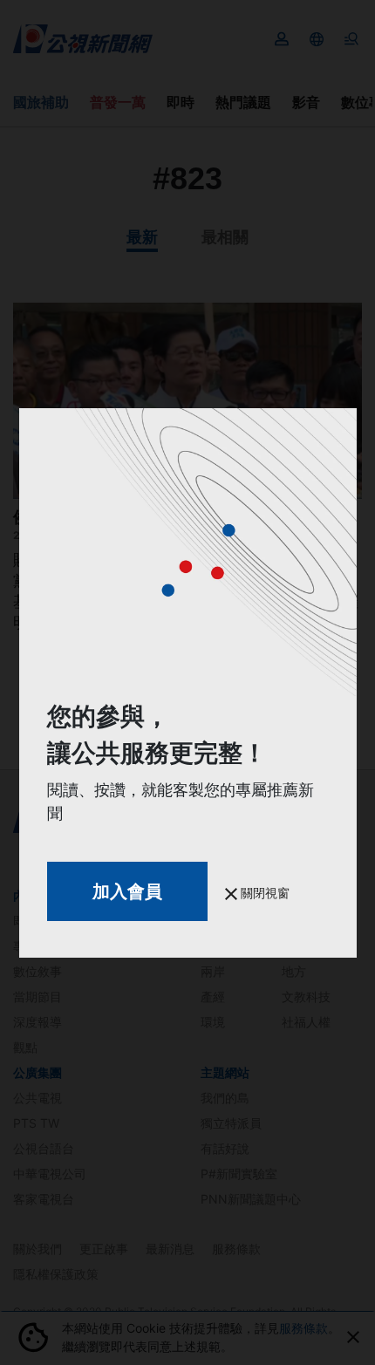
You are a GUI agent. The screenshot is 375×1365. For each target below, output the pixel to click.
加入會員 (127, 891)
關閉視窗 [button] (263, 892)
